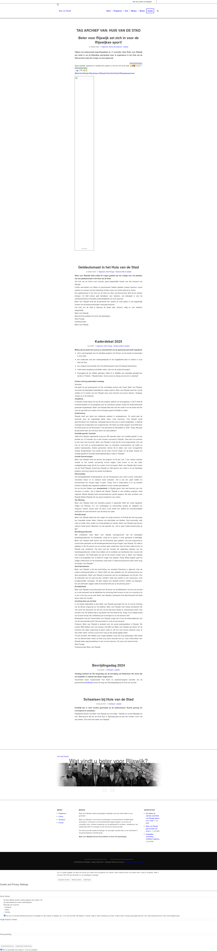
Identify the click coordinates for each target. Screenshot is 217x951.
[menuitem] (108, 11)
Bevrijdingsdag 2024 (108, 665)
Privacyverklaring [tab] (5, 934)
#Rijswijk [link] (102, 73)
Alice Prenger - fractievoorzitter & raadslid (118, 272)
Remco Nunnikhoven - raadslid (118, 47)
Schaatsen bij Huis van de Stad (108, 699)
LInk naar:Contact (63, 756)
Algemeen (105, 47)
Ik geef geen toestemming (24, 946)
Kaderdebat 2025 (108, 341)
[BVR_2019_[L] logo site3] (64, 11)
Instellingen (87, 880)
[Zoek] (158, 11)
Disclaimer (140, 862)
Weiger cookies (76, 880)
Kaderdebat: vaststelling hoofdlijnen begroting (152, 836)
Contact (61, 823)
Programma (62, 813)
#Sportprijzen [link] (94, 73)
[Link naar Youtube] (158, 1)
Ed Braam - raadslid (113, 670)
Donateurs (62, 819)
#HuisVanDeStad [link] (112, 73)
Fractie (61, 816)
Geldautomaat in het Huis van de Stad (108, 267)
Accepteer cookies (64, 880)
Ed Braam (89, 682)
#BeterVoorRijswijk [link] (82, 73)
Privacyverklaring (130, 862)
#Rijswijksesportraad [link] (126, 73)
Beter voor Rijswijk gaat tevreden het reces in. (152, 828)
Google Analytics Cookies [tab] (8, 919)
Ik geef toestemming (7, 946)
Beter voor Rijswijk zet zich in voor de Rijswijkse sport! (108, 40)
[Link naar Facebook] (154, 1)
